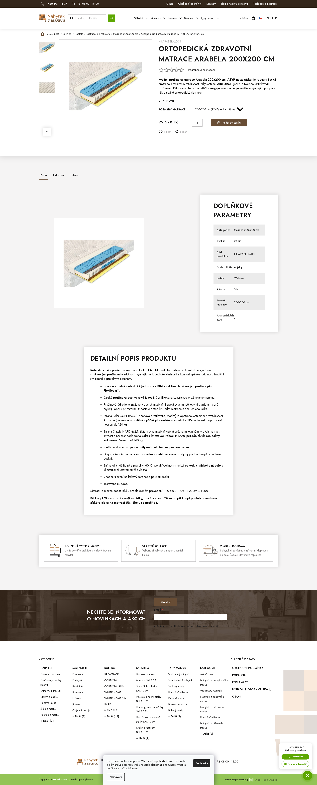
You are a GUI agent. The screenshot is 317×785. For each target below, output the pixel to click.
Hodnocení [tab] (58, 175)
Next (47, 132)
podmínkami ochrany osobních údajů (200, 626)
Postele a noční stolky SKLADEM (148, 699)
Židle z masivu (48, 709)
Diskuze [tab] (74, 175)
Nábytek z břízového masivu (212, 726)
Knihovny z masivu (50, 691)
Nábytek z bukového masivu (212, 709)
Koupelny (77, 674)
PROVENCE (111, 674)
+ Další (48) (111, 716)
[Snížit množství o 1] (190, 123)
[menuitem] (141, 18)
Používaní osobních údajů (252, 689)
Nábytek (46, 668)
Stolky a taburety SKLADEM (145, 730)
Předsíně (77, 686)
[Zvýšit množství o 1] (205, 123)
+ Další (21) (47, 721)
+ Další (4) (142, 738)
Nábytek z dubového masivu (212, 699)
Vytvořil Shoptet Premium (235, 779)
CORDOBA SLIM (114, 686)
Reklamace (240, 682)
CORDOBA (111, 680)
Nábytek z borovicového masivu (214, 683)
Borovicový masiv (177, 704)
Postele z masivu (49, 715)
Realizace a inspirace (265, 4)
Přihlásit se (165, 602)
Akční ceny (206, 674)
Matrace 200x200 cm (246, 230)
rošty (142, 447)
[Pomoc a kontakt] (307, 775)
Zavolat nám (297, 756)
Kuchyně (77, 680)
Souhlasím (202, 763)
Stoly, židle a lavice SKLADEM (147, 689)
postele (145, 409)
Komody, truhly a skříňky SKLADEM (149, 709)
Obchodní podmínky (189, 4)
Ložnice (76, 698)
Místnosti (79, 668)
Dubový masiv (176, 698)
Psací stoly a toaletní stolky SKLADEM (148, 720)
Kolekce (110, 668)
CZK (267, 18)
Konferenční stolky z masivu (51, 683)
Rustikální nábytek (178, 692)
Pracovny (77, 692)
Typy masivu (177, 668)
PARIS (107, 704)
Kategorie (208, 668)
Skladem (142, 668)
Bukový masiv (175, 710)
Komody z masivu (50, 674)
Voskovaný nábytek (179, 674)
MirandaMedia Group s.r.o (266, 779)
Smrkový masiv (176, 686)
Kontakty (211, 4)
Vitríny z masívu (49, 697)
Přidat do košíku (231, 123)
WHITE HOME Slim (115, 698)
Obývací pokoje (81, 710)
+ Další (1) (174, 716)
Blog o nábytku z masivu (234, 4)
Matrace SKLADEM (147, 680)
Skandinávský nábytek (180, 680)
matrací (115, 498)
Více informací (130, 768)
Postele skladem (145, 674)
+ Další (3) (78, 716)
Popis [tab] (43, 175)
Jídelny (76, 704)
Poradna (239, 675)
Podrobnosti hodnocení (201, 70)
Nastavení (116, 777)
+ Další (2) (206, 734)
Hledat (111, 16)
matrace (189, 79)
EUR (274, 18)
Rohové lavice (48, 703)
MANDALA (110, 710)
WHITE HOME (112, 692)
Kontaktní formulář (297, 764)
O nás (169, 4)
